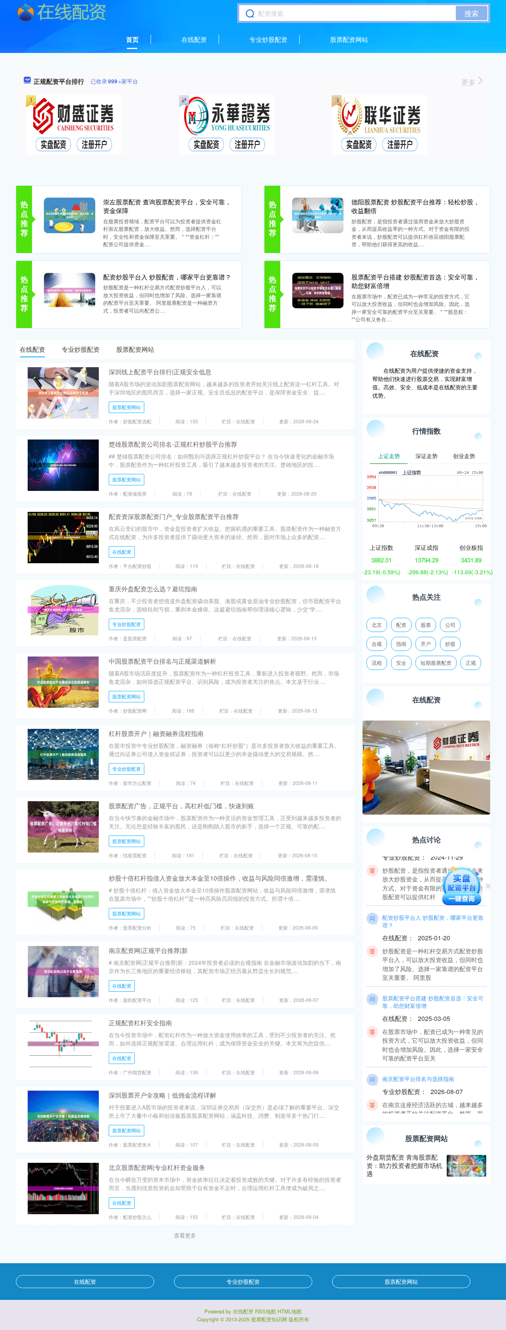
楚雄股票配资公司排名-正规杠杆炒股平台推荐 (173, 444)
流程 (377, 662)
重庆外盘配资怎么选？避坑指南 (153, 588)
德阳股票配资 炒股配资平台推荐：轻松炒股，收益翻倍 (415, 206)
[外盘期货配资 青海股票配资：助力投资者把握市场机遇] (466, 1166)
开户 (426, 643)
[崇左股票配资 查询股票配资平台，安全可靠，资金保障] (69, 215)
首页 (132, 39)
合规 (377, 643)
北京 (377, 624)
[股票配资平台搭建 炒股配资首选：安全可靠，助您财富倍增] (318, 290)
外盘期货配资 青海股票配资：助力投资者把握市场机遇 (404, 1165)
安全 (401, 662)
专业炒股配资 (268, 39)
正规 (471, 662)
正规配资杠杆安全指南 (140, 1022)
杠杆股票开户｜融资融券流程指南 (156, 733)
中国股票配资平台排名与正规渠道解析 (162, 661)
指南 (401, 643)
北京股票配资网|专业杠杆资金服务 (157, 1167)
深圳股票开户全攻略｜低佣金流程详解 (162, 1095)
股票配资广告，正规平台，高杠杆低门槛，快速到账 (181, 805)
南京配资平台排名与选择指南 (418, 1066)
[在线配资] (61, 13)
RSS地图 (265, 1311)
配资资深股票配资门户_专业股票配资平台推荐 (174, 516)
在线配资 (194, 39)
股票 (426, 624)
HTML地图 (290, 1311)
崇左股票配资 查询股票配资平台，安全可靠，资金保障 (167, 206)
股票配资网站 (349, 39)
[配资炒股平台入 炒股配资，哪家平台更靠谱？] (69, 290)
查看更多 (185, 1235)
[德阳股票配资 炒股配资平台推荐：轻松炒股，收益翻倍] (318, 215)
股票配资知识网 (269, 1319)
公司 (450, 624)
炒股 (450, 643)
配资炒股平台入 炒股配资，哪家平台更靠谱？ (167, 276)
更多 (469, 82)
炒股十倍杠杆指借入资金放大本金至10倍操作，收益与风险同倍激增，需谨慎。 (220, 878)
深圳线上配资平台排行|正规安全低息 (160, 371)
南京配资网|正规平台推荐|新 (148, 950)
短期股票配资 (436, 662)
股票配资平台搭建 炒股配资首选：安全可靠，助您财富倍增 (415, 281)
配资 (401, 624)
